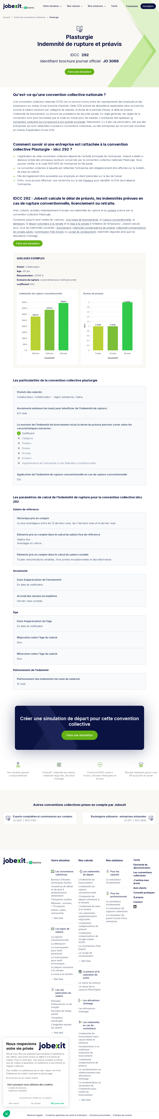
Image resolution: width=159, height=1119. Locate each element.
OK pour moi (57, 1103)
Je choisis (36, 1103)
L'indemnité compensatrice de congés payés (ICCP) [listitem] (88, 938)
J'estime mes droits (141, 882)
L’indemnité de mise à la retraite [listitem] (89, 908)
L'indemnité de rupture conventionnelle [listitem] (87, 889)
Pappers (88, 180)
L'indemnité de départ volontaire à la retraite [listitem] (89, 899)
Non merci (14, 1103)
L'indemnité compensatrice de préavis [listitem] (88, 926)
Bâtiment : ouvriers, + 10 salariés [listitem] (61, 905)
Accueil (6, 17)
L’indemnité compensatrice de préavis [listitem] (88, 1062)
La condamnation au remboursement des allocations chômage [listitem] (90, 1074)
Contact (138, 902)
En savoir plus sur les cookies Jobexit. (22, 1078)
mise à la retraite (79, 223)
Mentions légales (35, 1115)
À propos (138, 897)
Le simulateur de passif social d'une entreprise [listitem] (116, 918)
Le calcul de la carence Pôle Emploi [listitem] (90, 988)
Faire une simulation (79, 71)
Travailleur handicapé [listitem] (57, 1019)
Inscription (148, 6)
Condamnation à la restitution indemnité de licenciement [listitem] (89, 1051)
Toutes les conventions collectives (30, 17)
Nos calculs (73, 6)
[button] (6, 1113)
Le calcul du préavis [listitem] (89, 982)
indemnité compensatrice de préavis (94, 227)
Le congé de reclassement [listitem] (86, 954)
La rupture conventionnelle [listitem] (60, 938)
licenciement (64, 227)
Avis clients (139, 888)
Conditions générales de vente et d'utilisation (66, 1115)
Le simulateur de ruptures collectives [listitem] (117, 910)
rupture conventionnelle (116, 219)
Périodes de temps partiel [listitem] (61, 1012)
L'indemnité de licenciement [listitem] (87, 881)
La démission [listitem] (58, 943)
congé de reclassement (82, 231)
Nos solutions (95, 6)
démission (19, 223)
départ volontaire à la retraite (46, 223)
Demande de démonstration (141, 866)
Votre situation (51, 6)
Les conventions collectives (142, 874)
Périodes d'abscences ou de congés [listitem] (61, 1004)
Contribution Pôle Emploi (49, 231)
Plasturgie (54, 17)
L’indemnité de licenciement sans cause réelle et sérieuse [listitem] (88, 1038)
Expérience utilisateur (18, 1091)
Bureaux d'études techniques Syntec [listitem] (61, 881)
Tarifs (114, 6)
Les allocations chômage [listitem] (87, 1010)
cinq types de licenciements (82, 219)
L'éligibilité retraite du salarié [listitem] (61, 1026)
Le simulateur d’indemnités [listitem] (113, 881)
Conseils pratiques (144, 892)
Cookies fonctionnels (17, 1088)
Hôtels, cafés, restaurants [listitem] (58, 911)
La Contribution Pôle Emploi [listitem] (90, 947)
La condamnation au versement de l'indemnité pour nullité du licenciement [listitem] (90, 1088)
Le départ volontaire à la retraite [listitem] (62, 969)
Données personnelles (100, 1115)
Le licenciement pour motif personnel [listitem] (59, 950)
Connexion (132, 6)
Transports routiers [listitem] (61, 899)
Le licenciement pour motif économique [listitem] (59, 960)
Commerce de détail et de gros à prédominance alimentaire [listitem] (62, 891)
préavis (112, 210)
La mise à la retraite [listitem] (62, 974)
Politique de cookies (122, 1115)
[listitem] (62, 917)
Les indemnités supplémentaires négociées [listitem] (88, 916)
